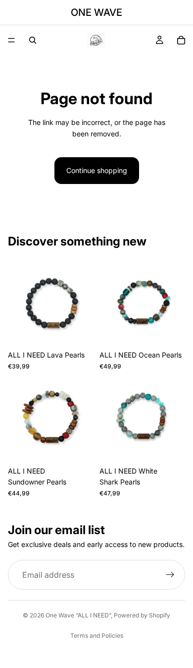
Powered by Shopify (142, 615)
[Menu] (11, 40)
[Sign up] (170, 574)
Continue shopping (96, 170)
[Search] (33, 40)
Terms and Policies (96, 635)
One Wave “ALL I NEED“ (78, 615)
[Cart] (181, 40)
